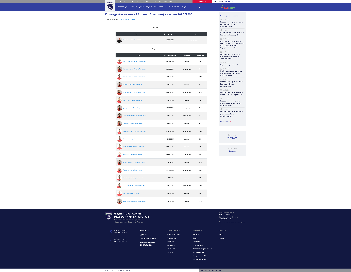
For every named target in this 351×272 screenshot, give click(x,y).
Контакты (170, 252)
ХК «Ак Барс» (121, 1)
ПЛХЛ (170, 1)
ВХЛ (142, 1)
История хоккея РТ (199, 256)
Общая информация (173, 234)
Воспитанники (198, 245)
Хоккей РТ (198, 230)
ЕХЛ (176, 1)
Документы (202, 1)
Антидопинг (171, 249)
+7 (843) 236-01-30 (120, 241)
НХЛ (155, 1)
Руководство (171, 238)
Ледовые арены (148, 238)
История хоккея (198, 252)
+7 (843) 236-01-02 (120, 239)
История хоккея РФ (199, 259)
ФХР (132, 1)
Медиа (222, 230)
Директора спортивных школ (203, 249)
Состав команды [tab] (112, 19)
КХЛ (137, 1)
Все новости (224, 122)
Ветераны (196, 242)
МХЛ (147, 1)
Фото (221, 234)
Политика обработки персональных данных (232, 222)
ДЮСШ (143, 234)
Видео (221, 238)
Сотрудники (171, 242)
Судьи (195, 238)
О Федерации (173, 230)
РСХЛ (165, 1)
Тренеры (196, 234)
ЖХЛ (160, 1)
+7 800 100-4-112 (225, 219)
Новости (144, 230)
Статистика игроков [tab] (128, 19)
